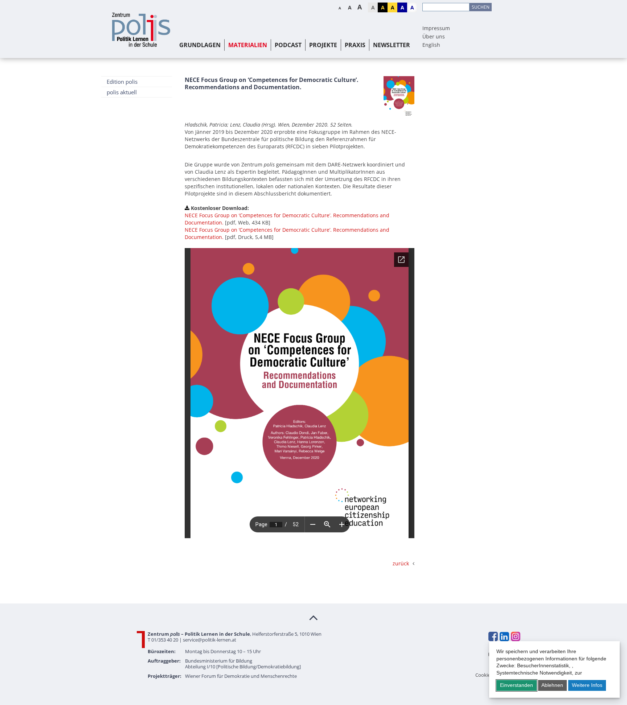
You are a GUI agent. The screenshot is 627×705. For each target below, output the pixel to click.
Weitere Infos (587, 685)
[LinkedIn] (504, 636)
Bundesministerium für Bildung (218, 660)
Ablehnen (552, 685)
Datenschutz (506, 661)
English (431, 44)
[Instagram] (515, 636)
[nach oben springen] (313, 617)
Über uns (433, 36)
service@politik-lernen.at (209, 639)
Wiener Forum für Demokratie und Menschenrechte (241, 676)
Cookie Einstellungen (497, 675)
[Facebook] (493, 636)
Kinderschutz (506, 668)
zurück (401, 563)
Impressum (436, 28)
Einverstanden (516, 685)
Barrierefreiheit (504, 654)
